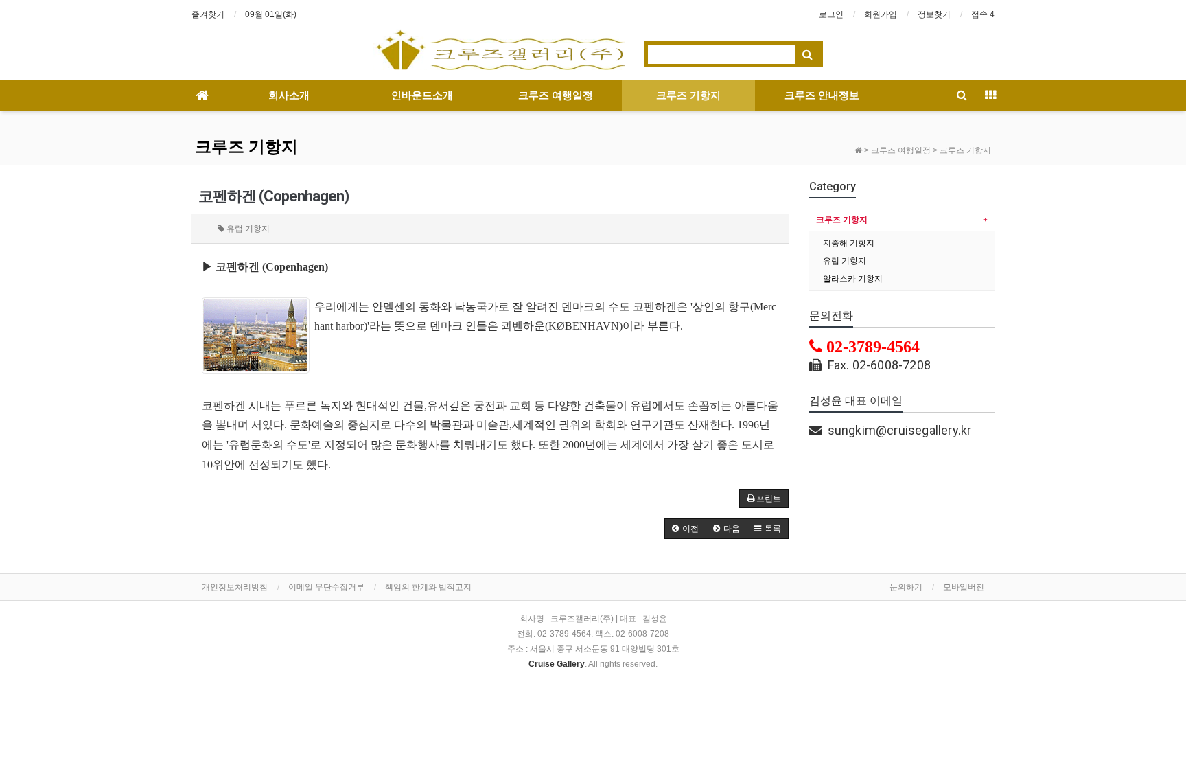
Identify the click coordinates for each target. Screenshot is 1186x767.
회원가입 (880, 14)
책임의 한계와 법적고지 (428, 587)
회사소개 (289, 95)
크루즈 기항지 (688, 95)
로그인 (831, 14)
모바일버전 (963, 587)
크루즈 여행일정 (555, 95)
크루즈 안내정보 (821, 95)
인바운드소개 (422, 95)
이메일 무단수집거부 (326, 587)
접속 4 (983, 14)
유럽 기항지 (844, 261)
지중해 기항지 (848, 243)
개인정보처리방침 (235, 587)
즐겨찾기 (207, 14)
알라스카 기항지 (853, 279)
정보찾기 (934, 14)
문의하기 (906, 587)
